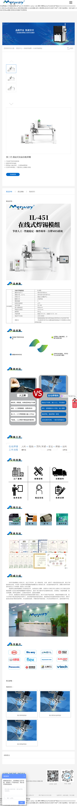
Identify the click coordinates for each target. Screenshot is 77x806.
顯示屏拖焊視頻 (21, 744)
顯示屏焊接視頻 (21, 715)
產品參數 (21, 191)
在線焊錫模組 (37, 48)
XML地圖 (71, 795)
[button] (11, 104)
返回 (71, 48)
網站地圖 (65, 795)
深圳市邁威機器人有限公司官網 (14, 2)
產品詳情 (9, 191)
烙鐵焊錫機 (27, 48)
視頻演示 (32, 191)
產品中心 (19, 48)
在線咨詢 (13, 174)
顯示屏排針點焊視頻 (55, 715)
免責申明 (59, 795)
